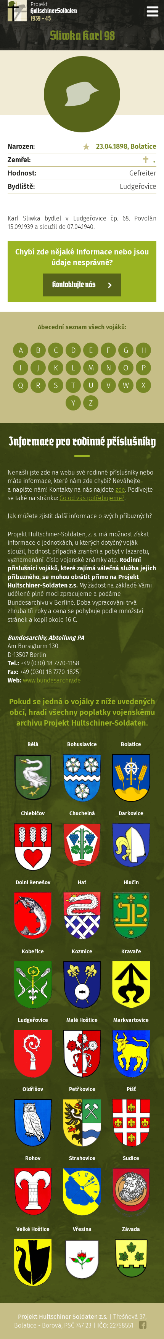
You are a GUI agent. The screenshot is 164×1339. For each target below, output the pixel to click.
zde (120, 489)
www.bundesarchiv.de (52, 680)
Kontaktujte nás (73, 285)
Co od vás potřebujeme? (91, 498)
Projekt (54, 11)
